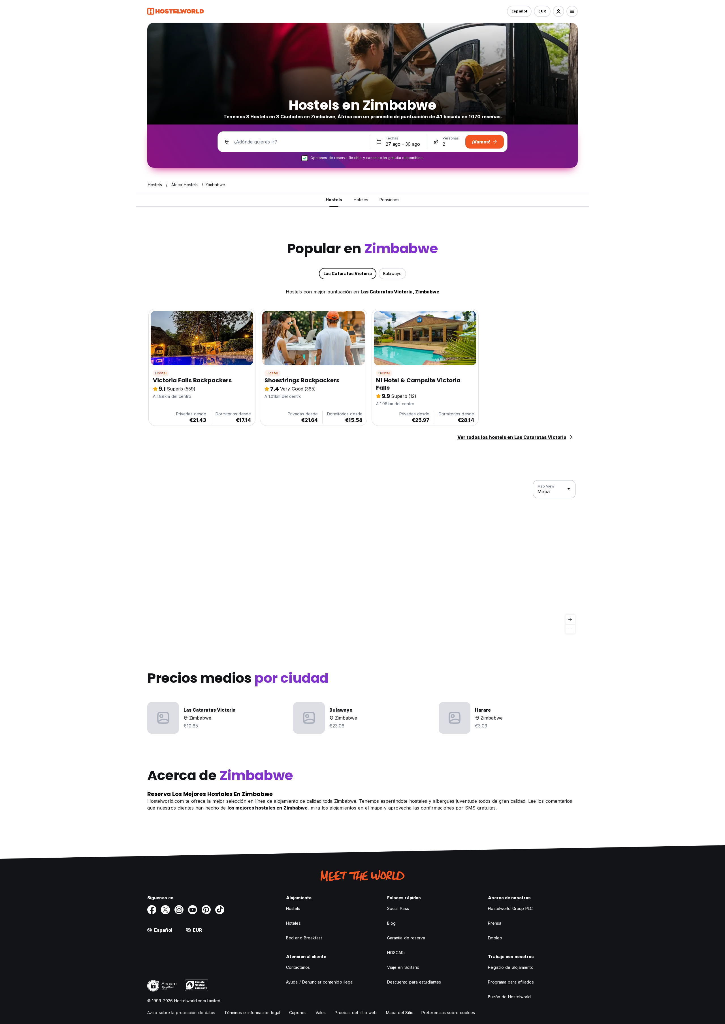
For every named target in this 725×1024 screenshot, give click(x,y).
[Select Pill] (558, 11)
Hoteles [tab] (361, 199)
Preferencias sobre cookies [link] (448, 1012)
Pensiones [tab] (389, 199)
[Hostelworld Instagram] (179, 909)
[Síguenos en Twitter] (165, 909)
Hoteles (293, 923)
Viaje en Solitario (403, 967)
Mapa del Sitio (399, 1012)
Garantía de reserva (406, 937)
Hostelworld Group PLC (510, 908)
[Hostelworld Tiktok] (219, 909)
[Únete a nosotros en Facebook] (151, 909)
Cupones (297, 1012)
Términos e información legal (252, 1012)
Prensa (494, 923)
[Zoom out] (570, 629)
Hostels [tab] (334, 199)
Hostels (293, 908)
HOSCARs (396, 952)
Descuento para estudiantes (414, 982)
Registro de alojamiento (510, 967)
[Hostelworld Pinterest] (206, 909)
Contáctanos (298, 967)
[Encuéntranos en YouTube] (192, 909)
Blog (391, 923)
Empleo (495, 937)
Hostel (161, 373)
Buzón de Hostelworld (509, 996)
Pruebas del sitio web (356, 1012)
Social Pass (398, 908)
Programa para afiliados (511, 982)
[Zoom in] (570, 619)
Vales (320, 1012)
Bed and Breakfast (304, 937)
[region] (362, 557)
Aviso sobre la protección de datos (181, 1012)
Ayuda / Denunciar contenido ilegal (319, 982)
